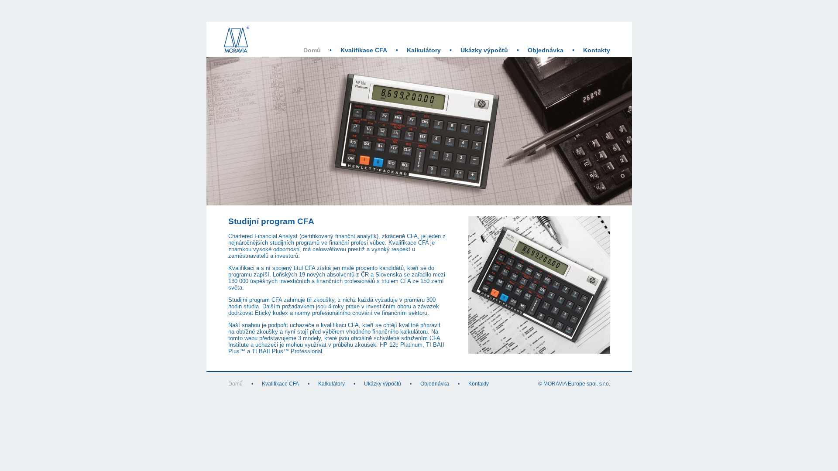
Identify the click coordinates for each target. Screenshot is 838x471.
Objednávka (545, 50)
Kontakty (596, 50)
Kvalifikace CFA (363, 50)
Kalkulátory (424, 50)
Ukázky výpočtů (484, 50)
